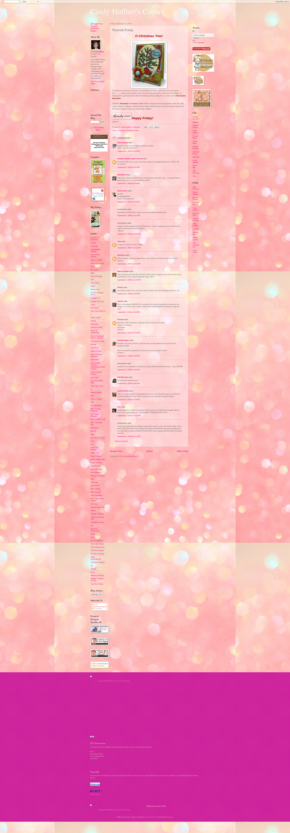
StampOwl (121, 175)
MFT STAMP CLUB (98, 419)
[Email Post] (145, 127)
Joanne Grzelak (195, 148)
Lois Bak (196, 229)
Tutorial (93, 569)
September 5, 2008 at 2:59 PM (128, 333)
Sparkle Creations (97, 514)
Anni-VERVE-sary (97, 263)
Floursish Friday (133, 130)
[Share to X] (154, 127)
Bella (92, 273)
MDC (93, 396)
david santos (122, 191)
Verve (93, 572)
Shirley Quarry (195, 239)
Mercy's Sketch (96, 399)
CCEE (93, 286)
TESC (93, 537)
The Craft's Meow (97, 544)
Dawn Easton (122, 143)
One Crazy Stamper (95, 448)
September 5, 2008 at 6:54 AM (128, 183)
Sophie (93, 510)
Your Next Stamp (97, 584)
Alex (119, 407)
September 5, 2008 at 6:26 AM (128, 151)
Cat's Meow (95, 283)
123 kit (93, 243)
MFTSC (94, 431)
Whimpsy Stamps (97, 575)
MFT (92, 402)
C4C (92, 279)
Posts (95, 605)
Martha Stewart (96, 392)
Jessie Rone (195, 142)
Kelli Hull (196, 157)
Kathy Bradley (195, 225)
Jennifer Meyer (123, 340)
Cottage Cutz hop (97, 301)
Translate (200, 43)
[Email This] (149, 127)
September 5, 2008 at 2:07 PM (128, 294)
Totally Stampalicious (96, 558)
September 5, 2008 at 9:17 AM (128, 215)
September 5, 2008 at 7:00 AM (128, 202)
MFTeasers (95, 428)
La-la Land (94, 377)
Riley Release (96, 492)
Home (149, 451)
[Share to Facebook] (156, 127)
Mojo (92, 434)
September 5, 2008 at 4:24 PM (128, 370)
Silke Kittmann (196, 172)
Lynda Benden (123, 391)
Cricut (93, 304)
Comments (97, 609)
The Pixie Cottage (97, 550)
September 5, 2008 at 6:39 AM (128, 167)
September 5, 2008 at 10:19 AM (129, 248)
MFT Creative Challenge (96, 410)
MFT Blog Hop (96, 405)
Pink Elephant (96, 472)
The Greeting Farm (98, 547)
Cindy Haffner (126, 127)
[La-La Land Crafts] (203, 71)
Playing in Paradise (98, 476)
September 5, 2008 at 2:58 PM (128, 312)
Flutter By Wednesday (95, 332)
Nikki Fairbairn (123, 271)
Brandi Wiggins (195, 193)
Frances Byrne (196, 137)
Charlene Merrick (196, 204)
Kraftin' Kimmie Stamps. (96, 373)
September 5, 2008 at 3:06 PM (128, 356)
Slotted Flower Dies (98, 507)
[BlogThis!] (152, 127)
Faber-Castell (96, 317)
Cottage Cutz (95, 298)
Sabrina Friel (195, 233)
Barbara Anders (195, 126)
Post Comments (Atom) (129, 456)
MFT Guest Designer (95, 415)
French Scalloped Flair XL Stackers (97, 337)
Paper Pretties (96, 456)
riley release (95, 485)
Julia (119, 241)
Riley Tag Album (97, 495)
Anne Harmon (196, 188)
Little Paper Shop (97, 386)
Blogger (170, 817)
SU (92, 525)
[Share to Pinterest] (158, 127)
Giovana (120, 319)
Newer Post (116, 451)
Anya (92, 266)
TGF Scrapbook (97, 541)
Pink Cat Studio (96, 469)
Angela (195, 122)
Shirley (120, 287)
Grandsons (95, 348)
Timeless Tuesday (97, 554)
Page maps (95, 453)
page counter (95, 794)
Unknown (121, 255)
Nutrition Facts (118, 681)
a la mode (94, 246)
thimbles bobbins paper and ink (129, 159)
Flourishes (122, 130)
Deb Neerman (122, 377)
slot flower (94, 504)
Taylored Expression (95, 530)
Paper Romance (97, 463)
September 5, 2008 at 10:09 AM (129, 234)
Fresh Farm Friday (97, 341)
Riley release (95, 489)
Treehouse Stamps (98, 562)
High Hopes (95, 360)
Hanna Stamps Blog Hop (96, 355)
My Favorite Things (98, 438)
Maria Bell (195, 167)
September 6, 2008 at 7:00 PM (128, 399)
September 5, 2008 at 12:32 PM (129, 264)
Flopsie (93, 321)
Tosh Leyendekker (196, 245)
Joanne (120, 301)
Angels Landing (96, 260)
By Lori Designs (96, 276)
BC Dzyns (94, 270)
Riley (92, 479)
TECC (93, 534)
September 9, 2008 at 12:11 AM (129, 436)
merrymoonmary (151, 817)
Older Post (182, 451)
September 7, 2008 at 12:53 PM (129, 416)
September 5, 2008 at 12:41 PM (129, 280)
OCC (92, 441)
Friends (93, 344)
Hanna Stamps (96, 351)
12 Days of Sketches (95, 239)
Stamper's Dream (97, 522)
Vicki (194, 176)
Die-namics (95, 308)
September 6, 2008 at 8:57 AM (128, 383)
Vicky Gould (195, 251)
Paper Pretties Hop (98, 459)
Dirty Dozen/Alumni (98, 311)
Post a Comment (121, 441)
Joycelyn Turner (196, 153)
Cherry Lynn (95, 289)
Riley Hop (94, 482)
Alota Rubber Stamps (95, 250)
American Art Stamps (95, 256)
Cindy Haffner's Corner (128, 11)
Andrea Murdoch (196, 118)
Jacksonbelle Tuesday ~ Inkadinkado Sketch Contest (98, 366)
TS (92, 566)
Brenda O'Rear (195, 198)
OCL (92, 444)
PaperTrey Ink (96, 466)
